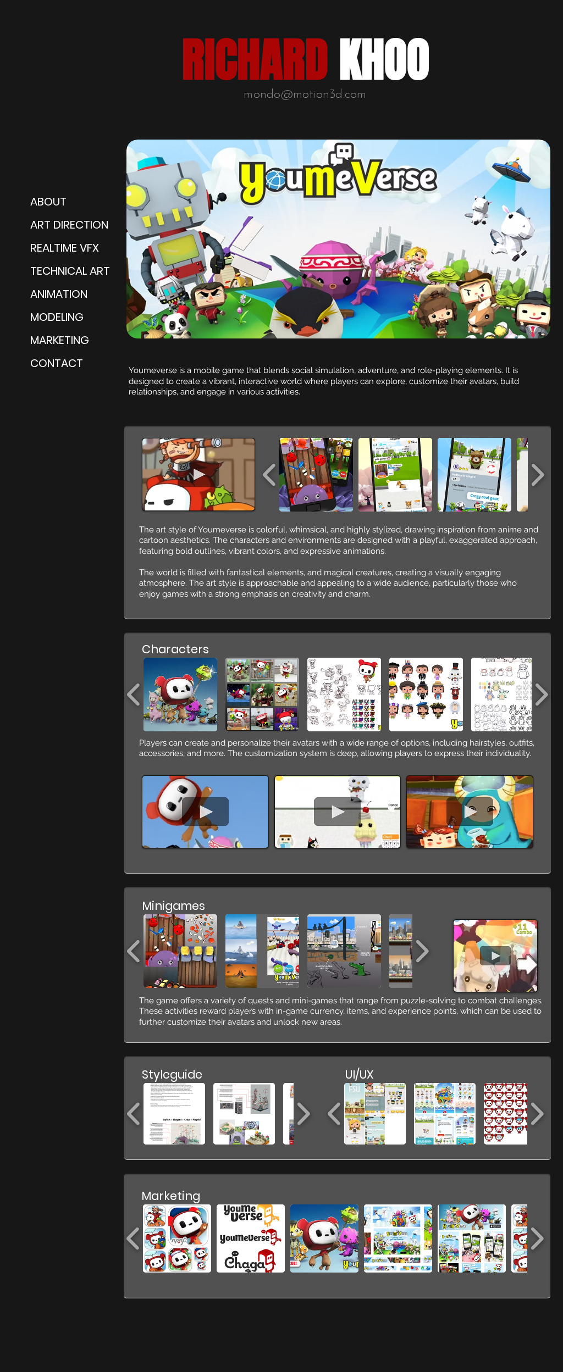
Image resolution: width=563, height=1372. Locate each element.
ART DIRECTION (69, 224)
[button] (198, 474)
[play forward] (537, 474)
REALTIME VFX (64, 247)
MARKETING (59, 340)
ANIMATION (58, 294)
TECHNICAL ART (70, 271)
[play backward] (269, 474)
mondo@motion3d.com (305, 94)
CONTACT (56, 363)
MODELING (57, 317)
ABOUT (48, 201)
